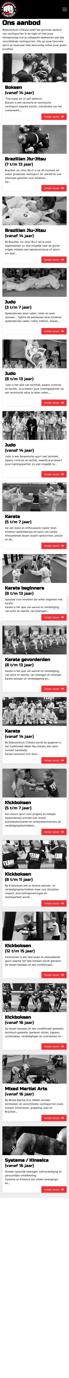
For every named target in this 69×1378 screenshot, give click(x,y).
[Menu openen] (64, 9)
